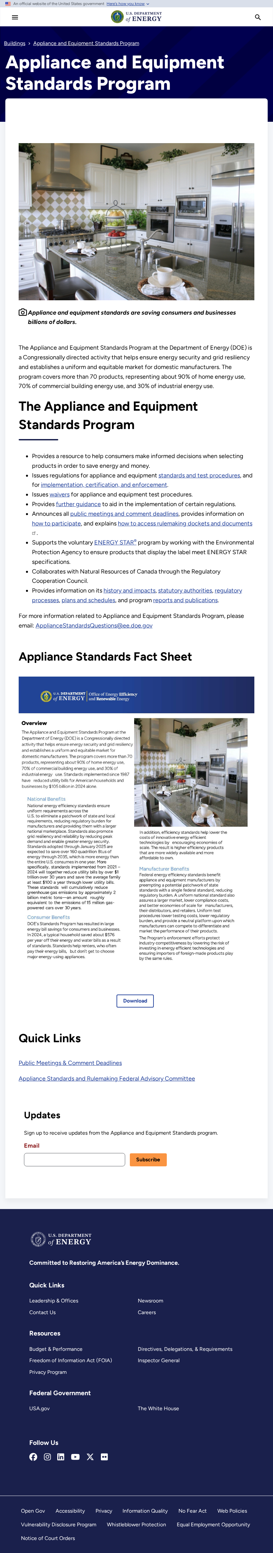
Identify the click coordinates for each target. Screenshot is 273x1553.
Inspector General (158, 1360)
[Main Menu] (15, 17)
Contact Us (42, 1312)
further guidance (78, 504)
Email (31, 1145)
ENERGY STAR (115, 542)
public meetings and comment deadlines (124, 513)
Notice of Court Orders (48, 1538)
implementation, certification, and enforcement (104, 484)
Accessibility (70, 1511)
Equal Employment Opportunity (213, 1524)
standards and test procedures (199, 475)
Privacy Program (48, 1372)
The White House (158, 1408)
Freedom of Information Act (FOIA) (70, 1360)
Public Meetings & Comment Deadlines (70, 1063)
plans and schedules (88, 600)
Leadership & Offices (53, 1300)
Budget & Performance (56, 1349)
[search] (258, 17)
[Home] (136, 22)
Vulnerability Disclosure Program (58, 1524)
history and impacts (129, 590)
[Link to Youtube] (75, 1457)
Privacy (104, 1511)
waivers (60, 494)
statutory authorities (185, 590)
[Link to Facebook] (33, 1457)
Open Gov (33, 1511)
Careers (147, 1312)
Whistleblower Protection (136, 1524)
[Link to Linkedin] (60, 1457)
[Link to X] (90, 1457)
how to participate (56, 523)
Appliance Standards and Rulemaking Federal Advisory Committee (107, 1078)
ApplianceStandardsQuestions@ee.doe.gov (94, 625)
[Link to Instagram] (47, 1457)
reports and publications (185, 600)
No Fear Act (192, 1511)
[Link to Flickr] (104, 1457)
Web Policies (232, 1511)
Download (135, 1001)
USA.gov (39, 1408)
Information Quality (145, 1511)
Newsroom (150, 1300)
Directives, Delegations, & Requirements (185, 1349)
